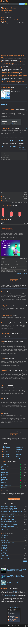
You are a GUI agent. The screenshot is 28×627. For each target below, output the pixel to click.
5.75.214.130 (4, 544)
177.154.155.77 (4, 552)
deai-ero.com (4, 481)
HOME (11, 1)
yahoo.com (18, 454)
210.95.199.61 (4, 79)
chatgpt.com (6, 454)
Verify (14, 385)
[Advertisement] (14, 40)
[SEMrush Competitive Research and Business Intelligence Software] (7, 229)
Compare (22, 3)
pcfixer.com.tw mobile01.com (8, 506)
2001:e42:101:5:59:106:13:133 (8, 542)
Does (14, 341)
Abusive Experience (14, 315)
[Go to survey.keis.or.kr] (14, 10)
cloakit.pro (3, 464)
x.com (4, 449)
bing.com (5, 453)
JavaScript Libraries (15, 120)
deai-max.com (4, 472)
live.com (18, 456)
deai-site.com (4, 474)
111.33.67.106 (4, 557)
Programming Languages (5, 120)
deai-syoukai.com (5, 471)
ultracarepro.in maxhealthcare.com (10, 514)
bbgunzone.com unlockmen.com (9, 508)
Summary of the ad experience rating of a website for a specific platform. (13, 309)
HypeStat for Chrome (15, 499)
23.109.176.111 (4, 537)
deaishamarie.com (5, 476)
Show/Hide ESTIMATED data (10, 591)
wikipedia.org (6, 456)
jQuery (15, 123)
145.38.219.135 (4, 536)
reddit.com (18, 451)
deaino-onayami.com (6, 485)
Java (4, 123)
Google (14, 358)
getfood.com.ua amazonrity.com (9, 518)
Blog (13, 625)
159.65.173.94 (4, 545)
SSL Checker (14, 370)
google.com (6, 446)
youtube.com (19, 446)
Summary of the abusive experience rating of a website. (13, 317)
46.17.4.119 (3, 553)
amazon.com (19, 449)
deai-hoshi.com (4, 479)
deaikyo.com (4, 484)
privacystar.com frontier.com (8, 510)
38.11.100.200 (4, 540)
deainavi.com (4, 487)
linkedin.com (18, 453)
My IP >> (25, 561)
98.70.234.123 (4, 549)
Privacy (16, 625)
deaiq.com (3, 477)
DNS (14, 413)
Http (14, 398)
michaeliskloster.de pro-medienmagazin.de (11, 511)
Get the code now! (14, 607)
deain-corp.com (5, 466)
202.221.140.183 (5, 558)
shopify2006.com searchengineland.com (11, 527)
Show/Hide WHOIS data (9, 595)
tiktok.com (5, 451)
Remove (5, 597)
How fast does (14, 333)
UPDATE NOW (14, 280)
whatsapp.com (19, 458)
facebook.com (6, 447)
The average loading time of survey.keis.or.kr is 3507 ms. (13, 336)
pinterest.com (6, 458)
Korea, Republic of (6, 224)
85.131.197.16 (4, 550)
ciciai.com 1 (4, 529)
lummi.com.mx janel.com (7, 516)
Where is (14, 323)
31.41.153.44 (4, 547)
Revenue (14, 291)
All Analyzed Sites (7, 625)
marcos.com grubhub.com (8, 513)
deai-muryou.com (5, 467)
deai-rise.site (4, 482)
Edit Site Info (4, 104)
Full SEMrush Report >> (22, 273)
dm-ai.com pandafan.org (7, 519)
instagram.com (19, 447)
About (19, 625)
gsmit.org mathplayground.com (9, 523)
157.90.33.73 (4, 539)
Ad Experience (14, 306)
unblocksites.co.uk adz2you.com (9, 524)
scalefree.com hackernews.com (9, 521)
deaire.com (3, 469)
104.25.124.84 (4, 555)
